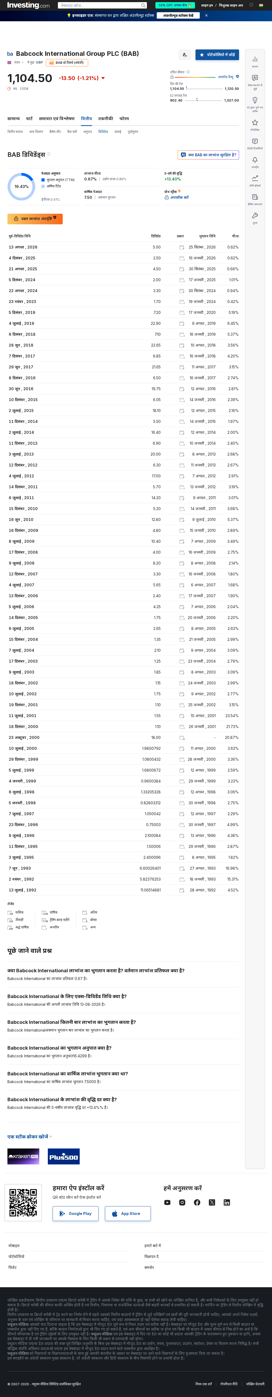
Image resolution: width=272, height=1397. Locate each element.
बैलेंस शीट (55, 132)
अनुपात (87, 132)
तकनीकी (105, 118)
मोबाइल (14, 1245)
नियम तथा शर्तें (204, 1384)
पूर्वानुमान (133, 132)
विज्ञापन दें (151, 1256)
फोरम (124, 118)
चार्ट (29, 118)
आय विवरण (36, 132)
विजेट (12, 1267)
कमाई (117, 132)
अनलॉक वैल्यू (225, 77)
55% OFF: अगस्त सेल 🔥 (175, 5)
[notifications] (251, 4)
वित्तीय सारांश (15, 132)
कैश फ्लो (72, 132)
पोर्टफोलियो (16, 1256)
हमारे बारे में (152, 1245)
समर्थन (149, 1267)
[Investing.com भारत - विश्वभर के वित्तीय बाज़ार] (28, 5)
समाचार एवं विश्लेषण (57, 118)
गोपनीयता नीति (228, 1384)
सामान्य (13, 118)
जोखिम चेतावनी (255, 1384)
